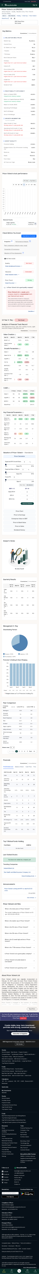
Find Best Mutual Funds (8, 1069)
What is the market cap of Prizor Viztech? (17, 921)
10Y (32, 184)
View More (31, 311)
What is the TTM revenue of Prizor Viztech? (18, 947)
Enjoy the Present (6, 1145)
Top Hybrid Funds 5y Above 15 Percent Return (14, 1122)
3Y (26, 184)
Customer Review (25, 1150)
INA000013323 (30, 1041)
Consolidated (32, 33)
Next (30, 751)
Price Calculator (19, 456)
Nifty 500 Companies (7, 1059)
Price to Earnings (19, 515)
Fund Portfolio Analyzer (8, 1071)
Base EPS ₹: (12, 491)
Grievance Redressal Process (9, 1248)
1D (13, 184)
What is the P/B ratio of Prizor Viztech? (16, 933)
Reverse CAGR (29, 1081)
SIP (3, 1081)
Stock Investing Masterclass (9, 1134)
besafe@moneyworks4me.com (22, 1171)
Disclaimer (4, 1246)
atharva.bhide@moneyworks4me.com (15, 1227)
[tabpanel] (19, 801)
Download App (7, 1)
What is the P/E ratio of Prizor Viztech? (16, 927)
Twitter (5, 1182)
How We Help (5, 1149)
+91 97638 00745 (12, 1209)
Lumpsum (10, 1081)
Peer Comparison (9, 703)
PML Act (18, 1246)
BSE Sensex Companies (20, 1059)
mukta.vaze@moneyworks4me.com (14, 1217)
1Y (24, 184)
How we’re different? (25, 1145)
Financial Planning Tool (26, 1128)
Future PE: (8, 477)
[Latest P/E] (23, 707)
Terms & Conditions (25, 1243)
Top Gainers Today (7, 1056)
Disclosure (11, 1246)
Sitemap (4, 1156)
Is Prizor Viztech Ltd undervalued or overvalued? (15, 960)
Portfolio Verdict (24, 1136)
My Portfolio (23, 1134)
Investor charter (26, 1248)
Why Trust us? (24, 1147)
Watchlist (4, 1092)
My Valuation (30, 485)
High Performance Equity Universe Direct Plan (13, 1120)
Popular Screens (23, 1052)
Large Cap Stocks (26, 1061)
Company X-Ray (24, 1130)
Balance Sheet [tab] (19, 766)
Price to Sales (19, 526)
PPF (18, 1081)
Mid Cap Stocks (16, 1061)
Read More (32, 1009)
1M (16, 184)
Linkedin (6, 1171)
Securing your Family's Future (9, 1143)
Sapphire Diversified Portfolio (28, 1158)
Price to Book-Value (19, 522)
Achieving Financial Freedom (9, 1147)
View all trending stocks (28, 876)
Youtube (6, 1177)
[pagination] (34, 751)
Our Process (17, 1179)
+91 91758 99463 (12, 1229)
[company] (12, 707)
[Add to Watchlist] (11, 18)
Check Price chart (10, 283)
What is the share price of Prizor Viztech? (17, 909)
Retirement (4, 1083)
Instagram (6, 1180)
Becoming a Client (25, 1141)
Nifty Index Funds (6, 1075)
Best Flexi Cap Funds (7, 1073)
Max (35, 184)
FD (6, 1081)
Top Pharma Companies (8, 1063)
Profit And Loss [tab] (8, 766)
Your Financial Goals (7, 1138)
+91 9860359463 (19, 1173)
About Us (16, 1182)
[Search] (19, 1271)
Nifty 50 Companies (18, 1056)
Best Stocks (14, 1052)
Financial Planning (6, 1151)
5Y (29, 184)
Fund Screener (19, 1069)
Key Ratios (33, 180)
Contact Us (17, 1184)
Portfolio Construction (7, 1154)
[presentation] (35, 223)
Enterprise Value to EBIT (19, 518)
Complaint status (6, 1243)
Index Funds (28, 1075)
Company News (6, 1054)
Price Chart (19, 511)
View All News (31, 897)
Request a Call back (19, 1175)
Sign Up (35, 5)
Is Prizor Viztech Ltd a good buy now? (16, 968)
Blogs (3, 1128)
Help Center (27, 1)
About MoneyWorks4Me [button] (29, 1267)
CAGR (22, 1081)
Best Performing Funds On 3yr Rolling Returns (14, 1115)
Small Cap (25, 15)
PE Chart (26, 180)
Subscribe (33, 1)
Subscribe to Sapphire (20, 1033)
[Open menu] (2, 5)
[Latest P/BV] (34, 707)
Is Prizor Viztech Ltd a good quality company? (18, 953)
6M (21, 184)
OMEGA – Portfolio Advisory (27, 1156)
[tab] (8, 242)
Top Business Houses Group (9, 1105)
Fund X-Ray (23, 1132)
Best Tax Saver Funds (17, 1075)
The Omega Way (24, 1143)
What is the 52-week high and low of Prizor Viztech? (17, 940)
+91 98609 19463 (12, 1219)
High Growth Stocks (29, 1054)
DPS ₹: (12, 495)
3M (18, 184)
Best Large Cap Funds (19, 1073)
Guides (3, 1136)
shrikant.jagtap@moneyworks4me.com (15, 1207)
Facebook (6, 1174)
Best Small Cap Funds (21, 1071)
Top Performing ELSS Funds (9, 1118)
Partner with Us (18, 1177)
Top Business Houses (17, 1054)
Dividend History (19, 530)
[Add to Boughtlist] (14, 18)
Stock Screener (6, 1052)
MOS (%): (12, 499)
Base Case (22, 485)
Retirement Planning (7, 1140)
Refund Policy (15, 1243)
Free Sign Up (10, 1196)
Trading (19, 15)
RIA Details (19, 1044)
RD (15, 1081)
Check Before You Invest (28, 236)
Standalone (23, 33)
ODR (20, 1248)
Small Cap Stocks (6, 1061)
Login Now (23, 1018)
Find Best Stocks (6, 1100)
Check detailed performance (12, 266)
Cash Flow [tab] (29, 766)
